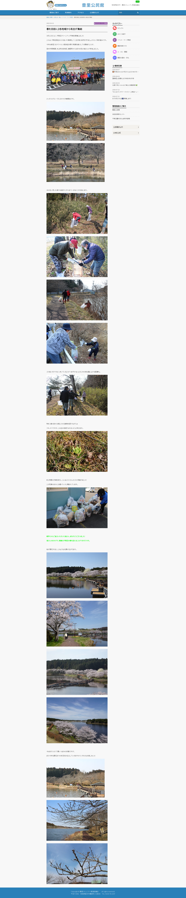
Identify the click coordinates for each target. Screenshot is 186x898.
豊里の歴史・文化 (123, 58)
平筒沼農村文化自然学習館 (121, 119)
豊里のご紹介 (54, 13)
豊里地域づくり (122, 46)
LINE (137, 2)
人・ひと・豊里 (122, 52)
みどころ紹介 (122, 34)
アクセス (81, 13)
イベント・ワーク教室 (124, 40)
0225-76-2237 (110, 894)
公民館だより (94, 13)
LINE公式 (117, 133)
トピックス (120, 28)
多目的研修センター (118, 114)
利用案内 (68, 13)
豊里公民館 (116, 110)
